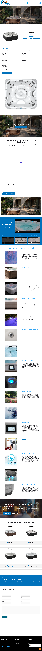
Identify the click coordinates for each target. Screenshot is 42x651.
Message (3, 605)
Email (3, 597)
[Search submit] (40, 3)
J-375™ (31, 540)
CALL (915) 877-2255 (6, 646)
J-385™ (10, 540)
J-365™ (10, 562)
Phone (22, 597)
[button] (27, 3)
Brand (3, 601)
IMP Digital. (13, 649)
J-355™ (31, 562)
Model (22, 601)
